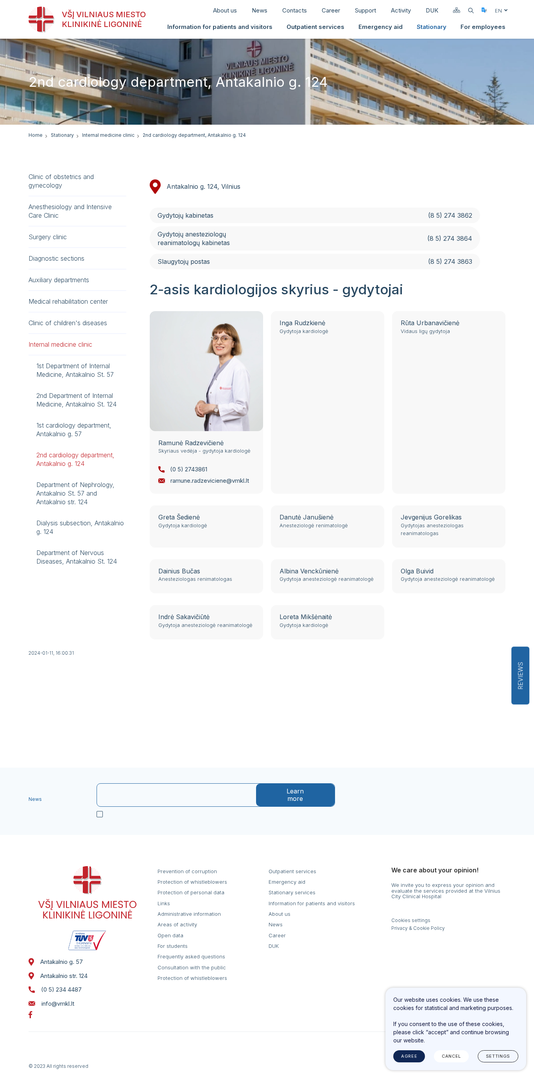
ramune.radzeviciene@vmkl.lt (209, 480)
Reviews (520, 675)
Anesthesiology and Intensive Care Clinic (70, 211)
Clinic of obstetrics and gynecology (61, 181)
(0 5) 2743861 (188, 469)
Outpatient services (315, 26)
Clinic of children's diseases (68, 323)
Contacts (294, 10)
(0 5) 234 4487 (61, 989)
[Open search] (471, 11)
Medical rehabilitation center (68, 301)
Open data (170, 935)
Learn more (295, 794)
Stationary (431, 26)
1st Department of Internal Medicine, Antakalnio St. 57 (75, 370)
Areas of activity (177, 924)
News (259, 10)
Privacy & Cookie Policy (418, 928)
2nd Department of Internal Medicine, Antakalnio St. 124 (76, 400)
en (498, 10)
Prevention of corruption (187, 871)
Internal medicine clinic (108, 135)
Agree (409, 1056)
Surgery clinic (48, 237)
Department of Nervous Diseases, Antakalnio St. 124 (76, 557)
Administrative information (189, 914)
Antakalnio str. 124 (64, 976)
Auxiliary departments (59, 280)
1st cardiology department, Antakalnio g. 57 (73, 429)
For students (173, 946)
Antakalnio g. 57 (61, 961)
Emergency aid (380, 26)
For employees (483, 26)
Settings (498, 1056)
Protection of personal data (191, 892)
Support (365, 10)
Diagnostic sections (56, 258)
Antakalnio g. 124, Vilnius (203, 186)
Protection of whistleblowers (192, 882)
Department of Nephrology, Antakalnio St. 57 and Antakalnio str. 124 (75, 493)
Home (36, 135)
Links (164, 903)
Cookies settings (410, 920)
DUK (432, 10)
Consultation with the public (192, 967)
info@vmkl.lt (57, 1003)
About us (225, 10)
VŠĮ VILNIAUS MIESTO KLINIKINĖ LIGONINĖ (104, 19)
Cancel (451, 1056)
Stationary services (292, 892)
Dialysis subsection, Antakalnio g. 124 (80, 527)
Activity (401, 10)
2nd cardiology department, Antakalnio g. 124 (75, 459)
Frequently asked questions (191, 956)
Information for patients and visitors (219, 26)
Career (331, 10)
